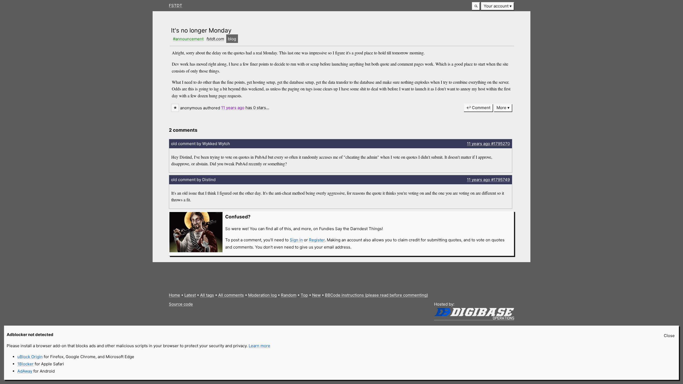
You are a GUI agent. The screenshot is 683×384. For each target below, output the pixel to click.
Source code (181, 304)
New (316, 295)
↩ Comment (478, 107)
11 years (232, 107)
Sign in (296, 239)
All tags (207, 295)
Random (288, 295)
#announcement (188, 38)
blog (232, 38)
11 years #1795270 (488, 143)
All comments (231, 295)
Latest (190, 295)
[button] (476, 6)
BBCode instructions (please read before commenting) (376, 295)
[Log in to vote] (175, 108)
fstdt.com (215, 38)
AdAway (24, 371)
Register (317, 239)
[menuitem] (497, 6)
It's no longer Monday (201, 30)
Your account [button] (496, 6)
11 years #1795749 (488, 179)
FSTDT (175, 5)
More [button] (501, 107)
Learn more (259, 345)
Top (304, 295)
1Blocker (25, 363)
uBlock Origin (30, 356)
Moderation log (262, 295)
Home (174, 295)
